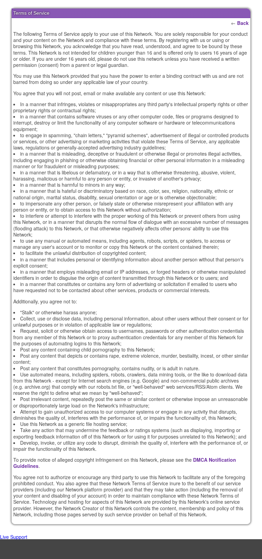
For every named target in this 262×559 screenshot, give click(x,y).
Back (243, 22)
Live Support (13, 536)
